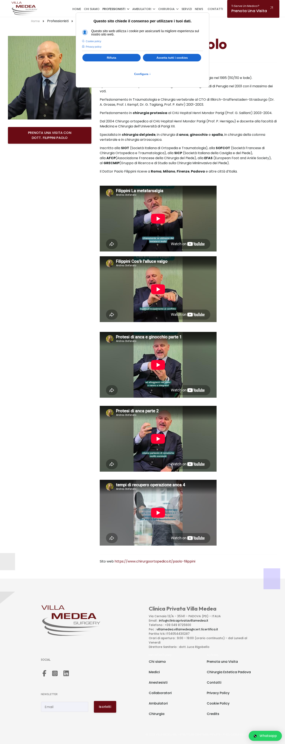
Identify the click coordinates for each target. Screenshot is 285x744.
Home (76, 9)
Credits (213, 713)
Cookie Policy (218, 703)
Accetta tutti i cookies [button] (172, 57)
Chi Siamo (92, 9)
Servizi (187, 9)
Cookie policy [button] (93, 41)
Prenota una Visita (222, 661)
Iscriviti (105, 706)
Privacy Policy (218, 693)
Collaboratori (160, 693)
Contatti (215, 9)
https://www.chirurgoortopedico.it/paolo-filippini (155, 561)
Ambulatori (141, 9)
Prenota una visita (249, 8)
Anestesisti (158, 682)
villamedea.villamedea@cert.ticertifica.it (187, 629)
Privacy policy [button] (93, 46)
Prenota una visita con (49, 135)
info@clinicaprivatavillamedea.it (183, 620)
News (199, 9)
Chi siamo (157, 661)
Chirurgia (166, 9)
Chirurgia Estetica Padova (229, 672)
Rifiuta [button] (111, 57)
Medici (154, 672)
